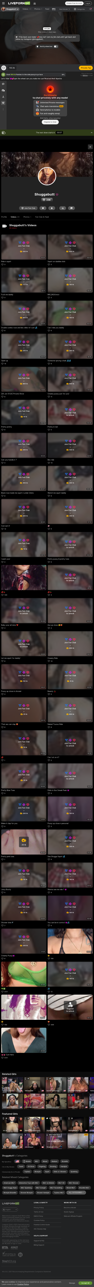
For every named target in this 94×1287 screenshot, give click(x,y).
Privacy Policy (39, 1208)
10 (5, 364)
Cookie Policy (23, 1284)
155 (5, 1025)
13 (52, 463)
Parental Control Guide (42, 1225)
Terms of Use (38, 1212)
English (8, 1209)
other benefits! (54, 118)
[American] (17, 1161)
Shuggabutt (8, 1155)
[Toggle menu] (3, 3)
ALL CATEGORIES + (76, 1192)
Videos (27, 9)
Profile (4, 217)
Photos (38, 9)
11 (51, 397)
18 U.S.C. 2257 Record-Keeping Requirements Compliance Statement (26, 1272)
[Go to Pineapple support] (20, 1254)
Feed (47, 9)
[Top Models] (34, 3)
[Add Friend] (62, 208)
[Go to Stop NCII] (9, 1261)
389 (52, 1025)
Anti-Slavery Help (40, 1229)
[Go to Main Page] (19, 3)
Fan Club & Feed (42, 217)
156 (52, 958)
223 (6, 992)
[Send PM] (71, 208)
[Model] (90, 146)
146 (5, 595)
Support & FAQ (39, 1241)
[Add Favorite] (3, 67)
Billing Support (39, 1245)
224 (6, 1058)
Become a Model (70, 1208)
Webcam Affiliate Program (73, 1216)
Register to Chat (50, 122)
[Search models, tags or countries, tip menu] (90, 9)
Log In (88, 3)
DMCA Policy (38, 1216)
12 (5, 529)
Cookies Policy (39, 1220)
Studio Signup (69, 1212)
